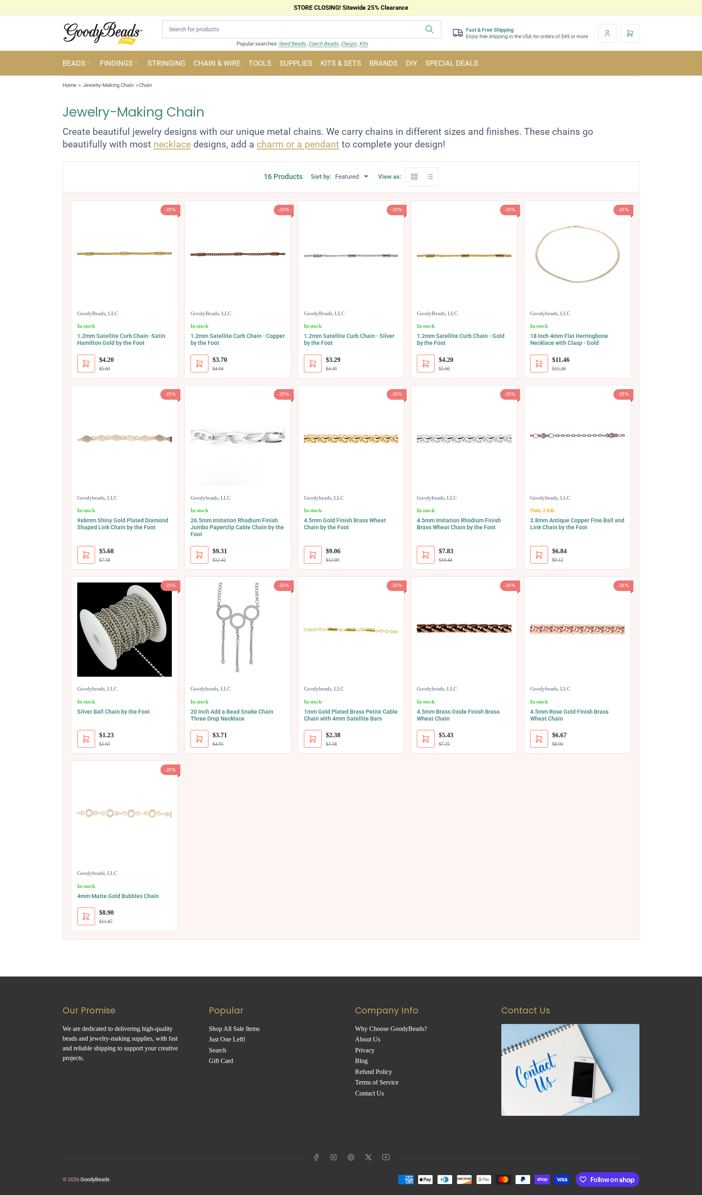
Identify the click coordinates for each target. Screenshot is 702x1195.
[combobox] (302, 29)
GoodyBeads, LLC (97, 313)
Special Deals (451, 63)
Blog (361, 1060)
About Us (367, 1039)
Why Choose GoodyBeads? (391, 1028)
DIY (411, 63)
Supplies (296, 63)
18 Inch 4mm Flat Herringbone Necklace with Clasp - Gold (569, 339)
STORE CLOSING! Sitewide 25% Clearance (351, 7)
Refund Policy (373, 1071)
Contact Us (369, 1093)
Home (69, 85)
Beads (74, 63)
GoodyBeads (95, 1179)
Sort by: (321, 176)
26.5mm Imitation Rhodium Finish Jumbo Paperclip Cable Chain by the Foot (237, 527)
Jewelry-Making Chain (108, 85)
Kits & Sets (341, 63)
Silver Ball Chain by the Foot (113, 711)
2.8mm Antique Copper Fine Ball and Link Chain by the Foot (577, 523)
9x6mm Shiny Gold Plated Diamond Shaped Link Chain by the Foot (122, 523)
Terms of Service (377, 1082)
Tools (260, 63)
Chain (145, 85)
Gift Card (221, 1060)
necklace (172, 144)
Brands (383, 63)
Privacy (365, 1050)
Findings (116, 63)
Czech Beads (324, 44)
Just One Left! (227, 1039)
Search (217, 1050)
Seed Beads (292, 44)
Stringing (166, 63)
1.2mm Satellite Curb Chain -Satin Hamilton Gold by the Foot (121, 339)
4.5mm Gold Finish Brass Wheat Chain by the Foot (345, 523)
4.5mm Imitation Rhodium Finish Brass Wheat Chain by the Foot (459, 523)
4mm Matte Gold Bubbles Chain (118, 896)
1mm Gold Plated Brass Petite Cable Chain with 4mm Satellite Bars (351, 715)
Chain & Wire (216, 63)
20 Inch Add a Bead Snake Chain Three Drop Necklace (232, 715)
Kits (364, 44)
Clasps (349, 44)
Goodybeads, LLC (550, 313)
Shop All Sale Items (234, 1028)
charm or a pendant (298, 144)
